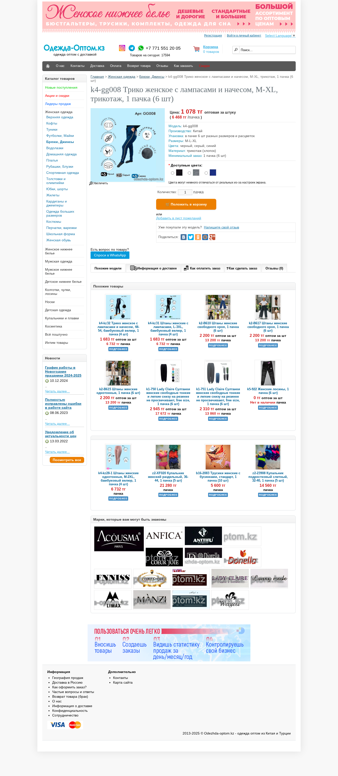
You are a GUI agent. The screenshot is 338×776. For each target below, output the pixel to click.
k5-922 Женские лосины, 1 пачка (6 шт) (268, 391)
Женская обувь (58, 240)
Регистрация (213, 35)
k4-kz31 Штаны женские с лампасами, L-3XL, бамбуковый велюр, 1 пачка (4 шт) (168, 328)
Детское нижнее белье (63, 282)
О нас (60, 66)
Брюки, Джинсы (60, 142)
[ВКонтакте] (184, 237)
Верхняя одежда (59, 117)
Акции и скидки (57, 96)
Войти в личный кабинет (244, 35)
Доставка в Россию (67, 682)
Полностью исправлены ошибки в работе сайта (63, 403)
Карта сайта (123, 682)
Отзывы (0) (274, 268)
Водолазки (54, 148)
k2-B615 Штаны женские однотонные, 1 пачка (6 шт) (118, 391)
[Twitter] (191, 237)
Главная (97, 77)
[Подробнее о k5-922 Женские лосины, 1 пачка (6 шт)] (268, 408)
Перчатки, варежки (61, 228)
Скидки (204, 66)
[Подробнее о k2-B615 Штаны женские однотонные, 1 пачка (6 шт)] (118, 408)
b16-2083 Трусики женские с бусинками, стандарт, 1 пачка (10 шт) (218, 476)
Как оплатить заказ (205, 268)
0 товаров (211, 52)
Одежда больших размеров (60, 213)
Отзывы (162, 66)
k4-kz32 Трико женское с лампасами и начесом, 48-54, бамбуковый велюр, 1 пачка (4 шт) (118, 328)
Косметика (53, 326)
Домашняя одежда (61, 154)
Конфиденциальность (70, 711)
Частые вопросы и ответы (73, 692)
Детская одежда (58, 310)
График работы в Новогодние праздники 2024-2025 (63, 371)
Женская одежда (58, 112)
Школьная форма (60, 234)
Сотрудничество (65, 715)
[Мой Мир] (205, 237)
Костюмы (53, 222)
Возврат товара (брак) (70, 696)
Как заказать (183, 66)
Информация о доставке (157, 268)
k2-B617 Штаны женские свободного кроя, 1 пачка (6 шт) (268, 326)
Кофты (51, 123)
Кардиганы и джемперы (56, 203)
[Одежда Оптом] (48, 66)
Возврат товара (138, 66)
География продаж (67, 678)
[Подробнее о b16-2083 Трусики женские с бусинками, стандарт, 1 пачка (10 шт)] (218, 496)
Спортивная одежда (62, 173)
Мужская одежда (58, 261)
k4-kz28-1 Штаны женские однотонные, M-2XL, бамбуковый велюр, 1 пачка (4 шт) (118, 478)
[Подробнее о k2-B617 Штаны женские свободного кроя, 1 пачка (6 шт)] (268, 346)
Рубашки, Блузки (59, 166)
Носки (50, 302)
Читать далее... (57, 391)
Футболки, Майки (60, 136)
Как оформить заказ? (69, 687)
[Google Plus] (212, 237)
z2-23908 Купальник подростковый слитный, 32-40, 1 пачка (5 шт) (268, 476)
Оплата (115, 66)
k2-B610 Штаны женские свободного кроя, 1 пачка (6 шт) (218, 326)
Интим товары (56, 343)
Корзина (210, 47)
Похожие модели (108, 268)
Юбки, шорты (57, 189)
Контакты (77, 66)
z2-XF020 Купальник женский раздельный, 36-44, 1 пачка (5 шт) (168, 476)
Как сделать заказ (243, 268)
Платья (52, 160)
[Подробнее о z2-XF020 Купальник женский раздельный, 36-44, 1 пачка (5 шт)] (168, 496)
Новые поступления (61, 87)
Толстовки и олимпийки (56, 181)
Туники (51, 129)
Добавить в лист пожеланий (178, 218)
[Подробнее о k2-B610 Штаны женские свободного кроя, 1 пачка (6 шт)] (218, 346)
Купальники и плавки (62, 318)
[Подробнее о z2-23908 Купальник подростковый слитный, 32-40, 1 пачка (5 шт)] (268, 496)
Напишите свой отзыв (221, 227)
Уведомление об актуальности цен (60, 434)
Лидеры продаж (58, 104)
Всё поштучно (56, 334)
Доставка (97, 66)
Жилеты (52, 195)
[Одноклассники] (198, 237)
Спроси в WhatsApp (110, 255)
